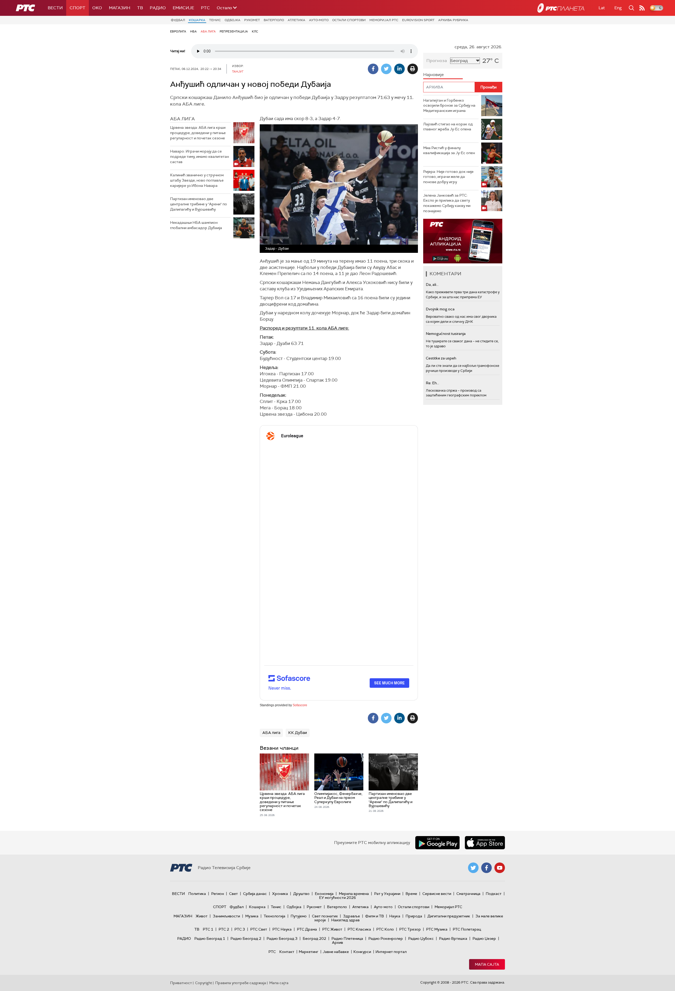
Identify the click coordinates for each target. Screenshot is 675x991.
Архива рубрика (453, 20)
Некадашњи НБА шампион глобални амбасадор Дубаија (196, 225)
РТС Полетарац (467, 929)
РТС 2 (224, 929)
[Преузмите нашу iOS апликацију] (485, 842)
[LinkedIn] (399, 69)
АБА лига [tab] (182, 119)
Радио (158, 8)
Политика (197, 893)
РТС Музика (436, 929)
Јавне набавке (336, 951)
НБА (193, 31)
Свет (233, 893)
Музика (251, 916)
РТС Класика (359, 929)
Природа (414, 916)
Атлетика (296, 20)
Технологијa (274, 916)
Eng (618, 8)
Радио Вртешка (453, 938)
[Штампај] (412, 69)
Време (411, 893)
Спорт (77, 8)
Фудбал (178, 20)
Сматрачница (468, 893)
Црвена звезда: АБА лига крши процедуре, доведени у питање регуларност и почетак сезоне (198, 132)
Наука (394, 916)
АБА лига (208, 31)
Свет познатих (325, 916)
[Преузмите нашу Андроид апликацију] (437, 842)
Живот (202, 916)
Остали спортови (349, 20)
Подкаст (494, 893)
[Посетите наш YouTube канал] (499, 867)
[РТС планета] (561, 8)
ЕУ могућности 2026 (337, 897)
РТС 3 (239, 929)
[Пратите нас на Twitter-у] (473, 867)
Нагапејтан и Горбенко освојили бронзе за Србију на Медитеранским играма (449, 105)
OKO (97, 8)
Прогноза (436, 60)
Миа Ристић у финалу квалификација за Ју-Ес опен (449, 150)
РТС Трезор (410, 929)
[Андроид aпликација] (462, 241)
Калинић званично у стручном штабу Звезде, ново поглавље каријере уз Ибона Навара (197, 180)
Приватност (181, 982)
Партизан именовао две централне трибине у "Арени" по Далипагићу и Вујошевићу (198, 203)
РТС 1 (208, 929)
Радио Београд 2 (245, 938)
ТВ (140, 8)
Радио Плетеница (347, 938)
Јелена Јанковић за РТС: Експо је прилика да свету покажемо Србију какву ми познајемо (446, 203)
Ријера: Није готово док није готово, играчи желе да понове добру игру (448, 176)
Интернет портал (391, 951)
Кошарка (197, 20)
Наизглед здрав (345, 920)
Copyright (203, 982)
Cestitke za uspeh (441, 358)
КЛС (255, 31)
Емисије (183, 8)
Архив (337, 942)
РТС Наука (282, 929)
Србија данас (255, 893)
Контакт (286, 951)
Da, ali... (432, 284)
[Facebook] (373, 69)
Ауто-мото (319, 20)
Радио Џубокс (421, 938)
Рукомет (252, 20)
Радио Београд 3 (282, 938)
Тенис (215, 20)
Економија (324, 893)
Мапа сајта (487, 964)
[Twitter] (386, 69)
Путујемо (299, 916)
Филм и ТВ (374, 916)
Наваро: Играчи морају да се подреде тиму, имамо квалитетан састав (199, 156)
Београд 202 (314, 938)
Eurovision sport (418, 20)
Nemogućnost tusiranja (446, 333)
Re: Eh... (432, 383)
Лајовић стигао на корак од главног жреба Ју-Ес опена (448, 127)
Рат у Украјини (387, 893)
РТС (205, 8)
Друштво (301, 893)
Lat (602, 8)
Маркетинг (308, 951)
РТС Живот (332, 929)
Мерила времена (354, 893)
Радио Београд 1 (209, 938)
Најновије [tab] (433, 74)
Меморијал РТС (383, 20)
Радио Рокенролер (385, 938)
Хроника (280, 893)
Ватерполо (274, 20)
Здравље (351, 916)
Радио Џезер (484, 938)
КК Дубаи (297, 732)
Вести (55, 8)
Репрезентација (234, 31)
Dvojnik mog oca (440, 309)
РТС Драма (307, 929)
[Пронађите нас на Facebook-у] (486, 867)
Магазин (119, 8)
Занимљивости (226, 916)
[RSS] (642, 8)
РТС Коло (385, 929)
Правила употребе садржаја (240, 982)
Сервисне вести (436, 893)
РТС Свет (258, 929)
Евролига (178, 31)
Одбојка (232, 20)
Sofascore (300, 705)
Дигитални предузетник (448, 916)
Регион (217, 893)
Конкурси (362, 951)
